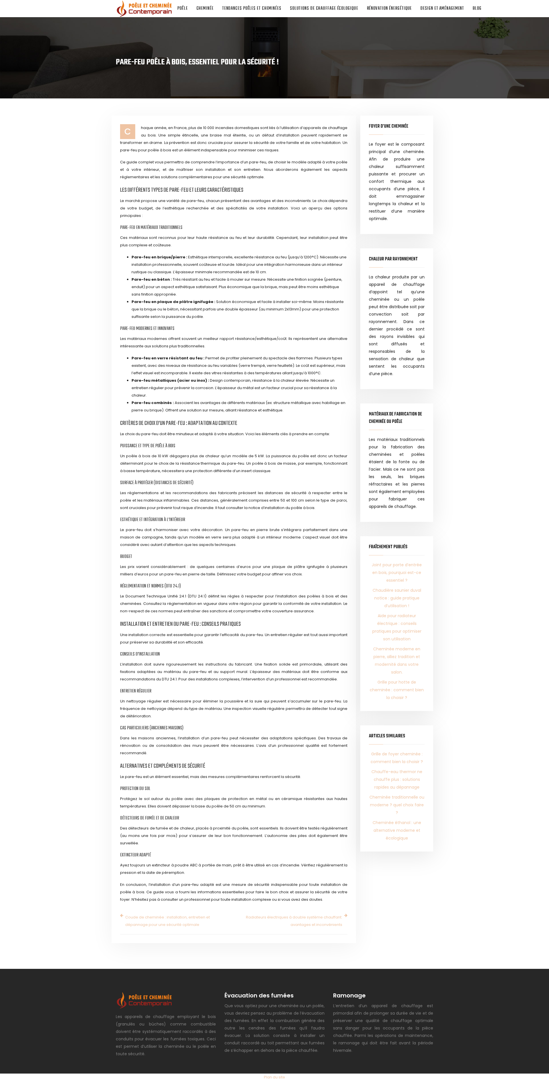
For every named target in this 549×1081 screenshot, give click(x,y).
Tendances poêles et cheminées (251, 8)
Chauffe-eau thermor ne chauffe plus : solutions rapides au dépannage (396, 779)
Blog (477, 8)
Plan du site (274, 1077)
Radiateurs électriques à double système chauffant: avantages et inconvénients (294, 920)
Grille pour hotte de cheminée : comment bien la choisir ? (397, 689)
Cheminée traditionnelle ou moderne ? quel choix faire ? (396, 804)
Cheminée (205, 8)
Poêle (182, 8)
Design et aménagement (442, 8)
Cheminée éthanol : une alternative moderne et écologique (397, 830)
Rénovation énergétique (389, 8)
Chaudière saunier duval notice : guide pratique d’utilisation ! (397, 598)
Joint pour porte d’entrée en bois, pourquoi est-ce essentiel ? (397, 572)
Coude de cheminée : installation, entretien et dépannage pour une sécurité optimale (167, 920)
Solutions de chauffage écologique (324, 8)
